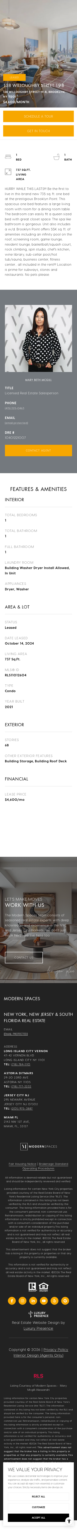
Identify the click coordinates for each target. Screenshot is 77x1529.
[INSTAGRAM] (22, 1301)
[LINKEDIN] (33, 1301)
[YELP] (54, 1301)
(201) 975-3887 (22, 1108)
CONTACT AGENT (38, 450)
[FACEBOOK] (12, 1301)
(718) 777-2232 (21, 1086)
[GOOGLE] (65, 1301)
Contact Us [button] (23, 957)
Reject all (38, 1496)
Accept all (38, 1517)
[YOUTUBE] (44, 1301)
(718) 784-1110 (20, 1064)
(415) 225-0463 (14, 408)
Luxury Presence (38, 1328)
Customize (38, 1507)
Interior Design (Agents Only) (38, 1355)
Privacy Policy (56, 1349)
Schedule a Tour (38, 116)
